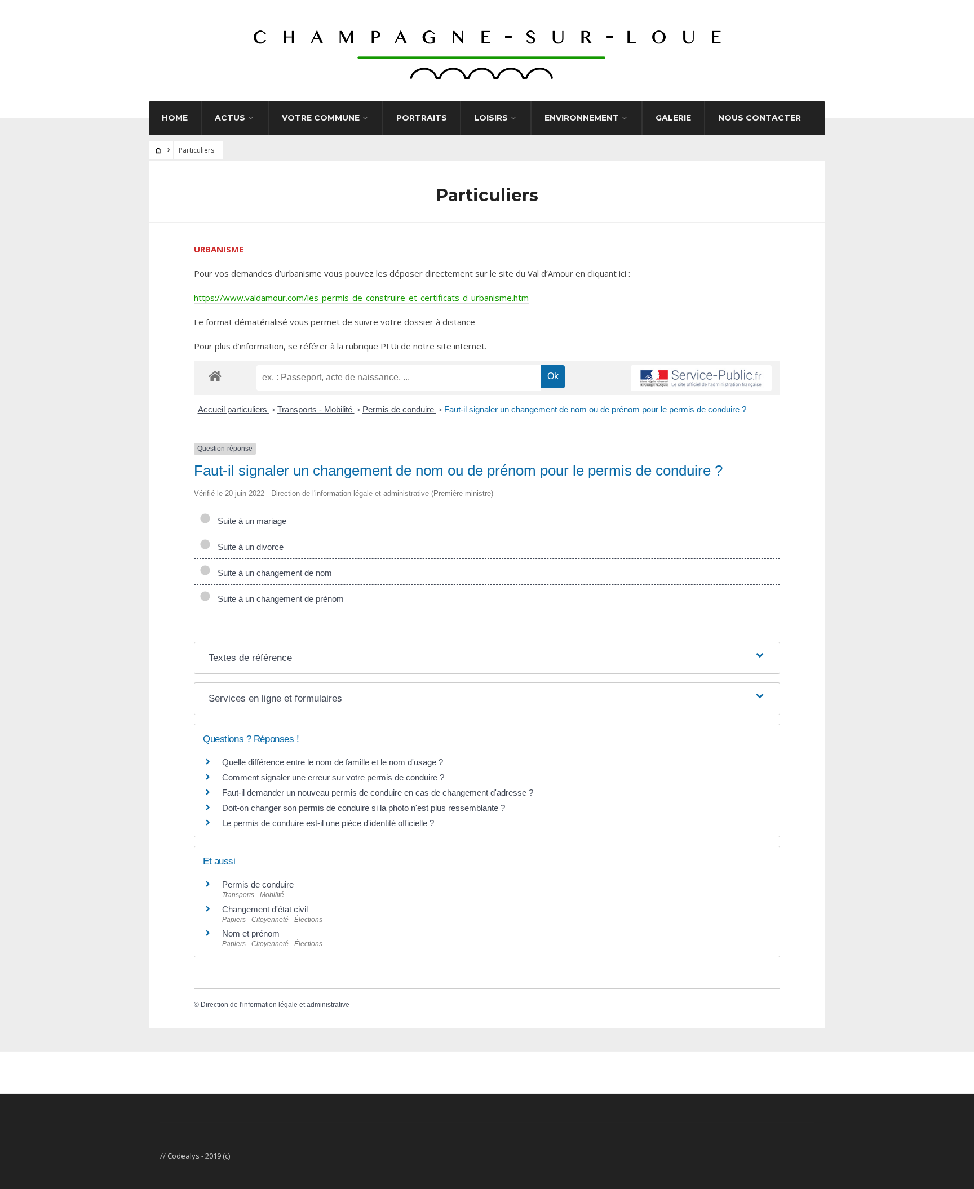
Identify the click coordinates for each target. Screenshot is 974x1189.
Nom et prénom (251, 933)
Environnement (581, 118)
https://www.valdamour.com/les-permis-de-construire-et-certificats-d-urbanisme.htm (361, 297)
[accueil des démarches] (215, 375)
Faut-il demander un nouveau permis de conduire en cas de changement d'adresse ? (377, 792)
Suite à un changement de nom (272, 573)
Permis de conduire (399, 409)
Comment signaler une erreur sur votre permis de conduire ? (333, 777)
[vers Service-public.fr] (701, 378)
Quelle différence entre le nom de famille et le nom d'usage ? (332, 762)
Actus (230, 118)
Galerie (673, 118)
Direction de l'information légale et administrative (275, 1005)
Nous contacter (759, 118)
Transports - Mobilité (316, 409)
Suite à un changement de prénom (278, 599)
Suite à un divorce (248, 547)
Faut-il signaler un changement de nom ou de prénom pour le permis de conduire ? (595, 409)
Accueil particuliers (233, 409)
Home (175, 118)
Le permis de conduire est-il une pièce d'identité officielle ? (328, 823)
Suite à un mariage (249, 521)
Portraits (421, 118)
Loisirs (491, 118)
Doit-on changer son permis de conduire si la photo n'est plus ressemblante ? (363, 808)
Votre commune (321, 118)
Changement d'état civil (265, 909)
